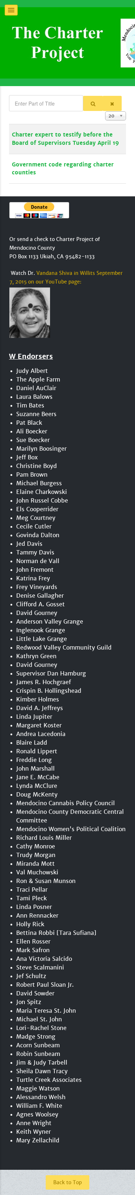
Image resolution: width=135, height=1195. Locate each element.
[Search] (93, 103)
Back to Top (67, 1182)
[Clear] (112, 103)
